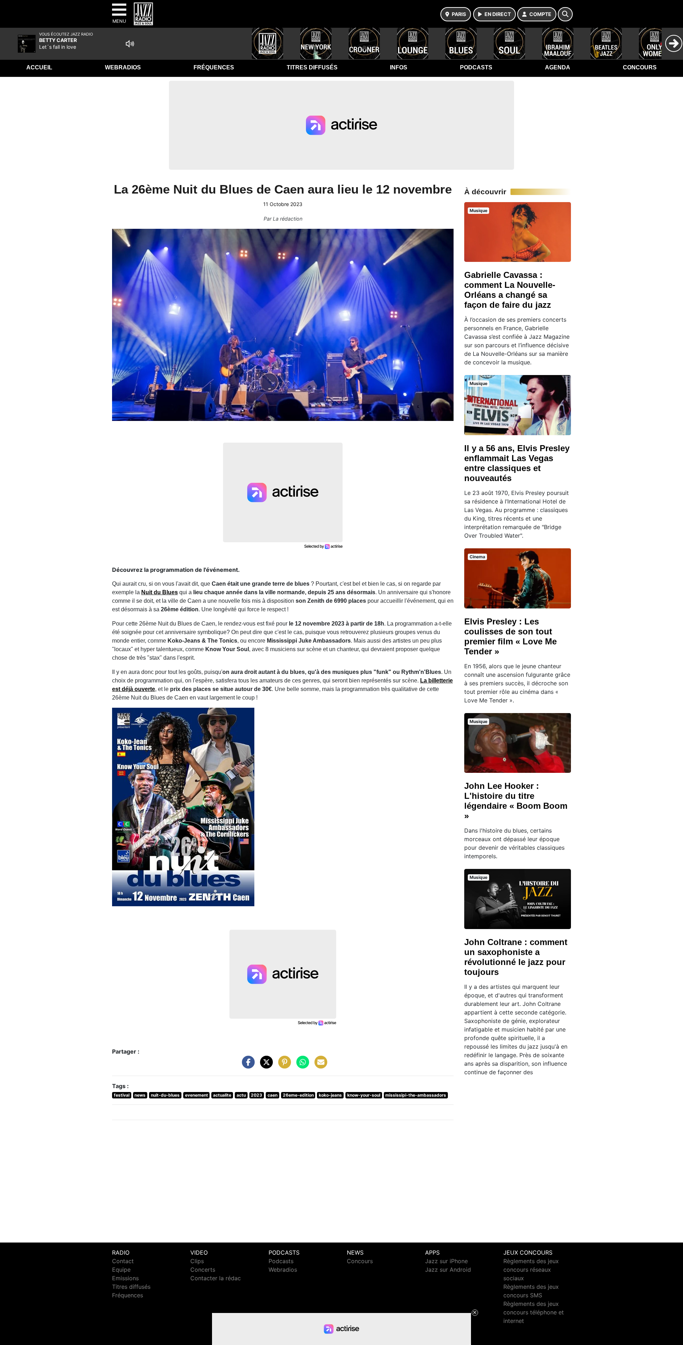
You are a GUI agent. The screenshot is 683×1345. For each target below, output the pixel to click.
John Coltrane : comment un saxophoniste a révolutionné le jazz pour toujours (515, 957)
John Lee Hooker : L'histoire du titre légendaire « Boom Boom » (515, 801)
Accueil (39, 67)
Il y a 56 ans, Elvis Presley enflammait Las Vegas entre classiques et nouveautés (517, 463)
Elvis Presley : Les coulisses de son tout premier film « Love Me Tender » (510, 636)
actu (241, 1095)
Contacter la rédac (215, 1278)
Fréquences (214, 67)
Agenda (557, 67)
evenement (196, 1095)
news (139, 1095)
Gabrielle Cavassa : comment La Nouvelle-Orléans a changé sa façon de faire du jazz (509, 290)
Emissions (125, 1278)
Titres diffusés (312, 67)
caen (272, 1095)
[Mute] (130, 43)
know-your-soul (363, 1095)
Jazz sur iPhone (446, 1261)
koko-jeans (330, 1095)
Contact (123, 1261)
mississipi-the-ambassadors (415, 1095)
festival (121, 1095)
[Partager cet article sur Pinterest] (283, 1065)
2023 (256, 1095)
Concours (640, 67)
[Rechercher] (565, 14)
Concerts (202, 1269)
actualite (222, 1095)
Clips (197, 1261)
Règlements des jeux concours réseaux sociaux (531, 1269)
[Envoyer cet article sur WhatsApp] (301, 1065)
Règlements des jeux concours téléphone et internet (533, 1312)
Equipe (121, 1269)
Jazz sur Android (448, 1269)
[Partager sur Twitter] (264, 1065)
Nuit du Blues (159, 592)
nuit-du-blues (165, 1095)
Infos (398, 67)
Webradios (123, 67)
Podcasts (476, 67)
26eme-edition (298, 1095)
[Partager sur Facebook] (246, 1065)
